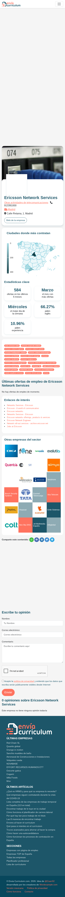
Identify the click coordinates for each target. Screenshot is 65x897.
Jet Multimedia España (39, 525)
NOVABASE (12, 763)
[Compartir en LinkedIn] (42, 539)
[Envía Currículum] (11, 4)
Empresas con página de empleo (22, 850)
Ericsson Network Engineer (19, 420)
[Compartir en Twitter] (47, 539)
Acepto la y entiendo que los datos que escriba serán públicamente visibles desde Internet (32, 683)
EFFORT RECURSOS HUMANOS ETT (25, 767)
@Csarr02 (50, 881)
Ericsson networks (15, 411)
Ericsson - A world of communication (23, 408)
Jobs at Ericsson (14, 426)
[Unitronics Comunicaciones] (25, 479)
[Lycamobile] (39, 451)
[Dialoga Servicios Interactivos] (11, 480)
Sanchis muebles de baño (18, 753)
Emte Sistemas (53, 510)
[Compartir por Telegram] (52, 539)
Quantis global (13, 746)
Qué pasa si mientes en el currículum (24, 826)
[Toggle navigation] (59, 4)
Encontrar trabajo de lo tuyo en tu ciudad (26, 809)
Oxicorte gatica (13, 770)
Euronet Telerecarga (38, 495)
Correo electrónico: (11, 630)
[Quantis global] (11, 465)
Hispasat (22, 510)
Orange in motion (14, 750)
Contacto (29, 891)
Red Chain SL (13, 743)
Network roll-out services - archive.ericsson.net (27, 423)
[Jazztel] (11, 510)
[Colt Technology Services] (11, 525)
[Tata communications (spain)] (25, 495)
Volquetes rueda (14, 760)
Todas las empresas (16, 857)
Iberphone (51, 480)
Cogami (10, 774)
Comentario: (8, 641)
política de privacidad (24, 681)
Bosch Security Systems (11, 495)
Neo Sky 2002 (25, 525)
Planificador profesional (17, 861)
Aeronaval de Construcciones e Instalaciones (28, 757)
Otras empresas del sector (22, 439)
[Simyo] (54, 465)
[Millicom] (39, 480)
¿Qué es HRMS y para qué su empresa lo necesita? (31, 791)
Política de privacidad (37, 888)
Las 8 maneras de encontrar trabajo (23, 819)
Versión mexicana (14, 888)
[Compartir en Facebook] (36, 539)
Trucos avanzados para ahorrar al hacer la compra (30, 830)
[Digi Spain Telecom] (11, 451)
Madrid (11, 209)
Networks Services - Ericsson (20, 405)
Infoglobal (51, 525)
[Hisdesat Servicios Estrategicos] (25, 465)
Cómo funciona (13, 891)
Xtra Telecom (52, 495)
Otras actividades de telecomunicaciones (26, 202)
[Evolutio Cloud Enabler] (54, 451)
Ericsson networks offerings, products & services (28, 417)
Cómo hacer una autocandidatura (22, 833)
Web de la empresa (15, 220)
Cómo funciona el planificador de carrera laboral (29, 812)
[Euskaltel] (39, 510)
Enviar (8, 692)
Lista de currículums (16, 864)
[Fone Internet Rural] (25, 450)
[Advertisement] (32, 42)
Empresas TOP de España (19, 854)
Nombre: (6, 618)
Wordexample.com (48, 884)
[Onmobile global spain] (39, 465)
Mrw (8, 781)
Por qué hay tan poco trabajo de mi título (26, 815)
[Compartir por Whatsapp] (31, 539)
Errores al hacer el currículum (20, 822)
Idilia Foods (12, 777)
